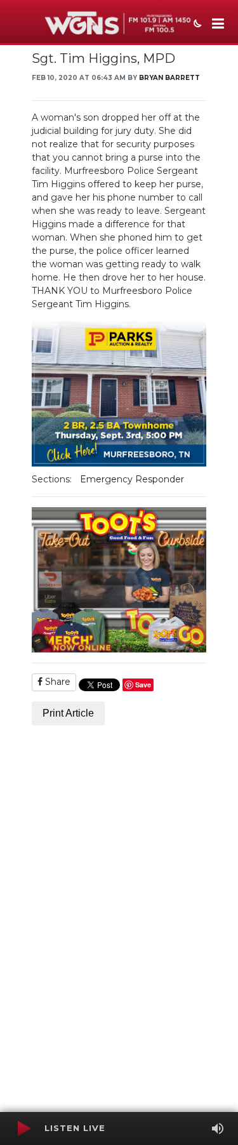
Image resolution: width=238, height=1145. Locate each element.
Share (56, 681)
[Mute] (218, 1128)
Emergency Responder (132, 479)
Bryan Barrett (169, 78)
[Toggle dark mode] (196, 24)
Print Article (68, 713)
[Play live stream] (23, 1128)
